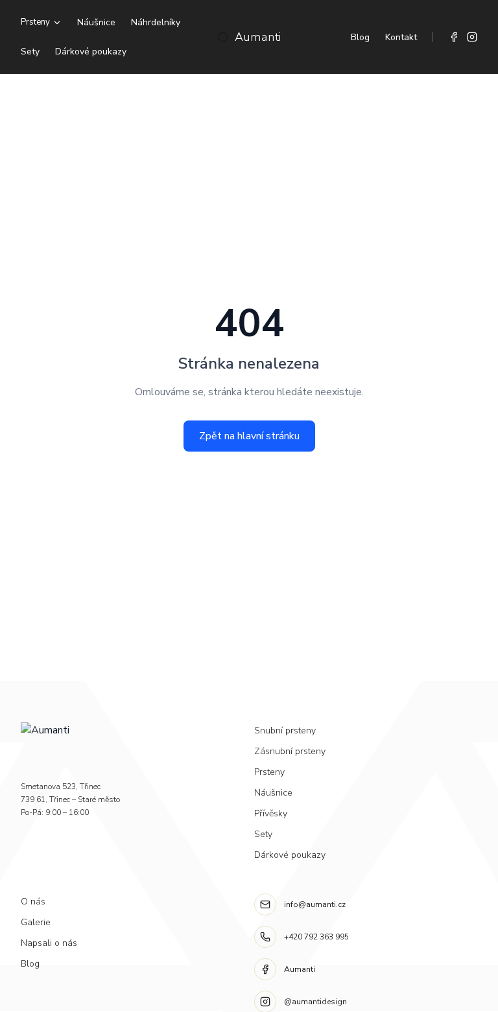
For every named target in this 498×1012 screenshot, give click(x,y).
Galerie (36, 922)
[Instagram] (472, 37)
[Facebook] (454, 37)
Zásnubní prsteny (290, 751)
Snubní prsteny (285, 730)
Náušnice (96, 22)
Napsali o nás (49, 943)
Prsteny (35, 22)
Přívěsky (270, 813)
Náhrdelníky (155, 22)
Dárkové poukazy (90, 51)
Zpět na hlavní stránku (249, 436)
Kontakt (401, 37)
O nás (33, 901)
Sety (30, 51)
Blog (360, 37)
